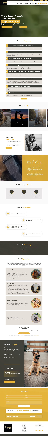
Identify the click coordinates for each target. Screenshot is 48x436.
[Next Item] (46, 118)
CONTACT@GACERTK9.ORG (36, 335)
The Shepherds (24, 427)
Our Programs (24, 426)
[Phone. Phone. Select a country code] (25, 397)
